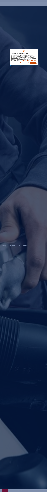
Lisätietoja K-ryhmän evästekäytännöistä (29, 60)
